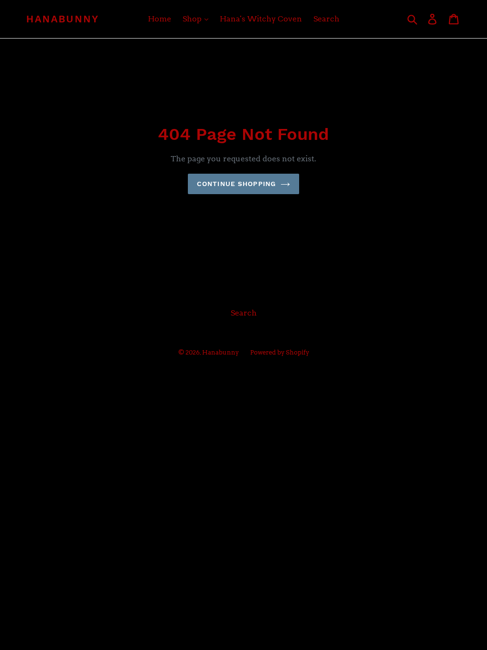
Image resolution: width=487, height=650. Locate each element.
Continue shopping (236, 183)
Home (159, 18)
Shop (193, 18)
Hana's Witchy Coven (261, 18)
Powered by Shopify (279, 352)
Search (326, 18)
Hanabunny (62, 19)
